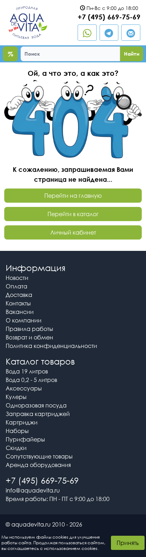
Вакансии (20, 311)
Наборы (17, 430)
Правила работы (29, 328)
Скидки (16, 447)
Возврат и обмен (29, 337)
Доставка (19, 294)
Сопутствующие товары (39, 456)
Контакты (18, 303)
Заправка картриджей (38, 413)
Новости (17, 277)
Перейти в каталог (73, 214)
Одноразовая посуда (36, 405)
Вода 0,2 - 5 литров (31, 379)
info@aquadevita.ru (33, 490)
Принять (128, 542)
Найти (131, 54)
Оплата (16, 286)
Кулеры (16, 396)
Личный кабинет (73, 232)
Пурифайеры (25, 439)
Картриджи (22, 422)
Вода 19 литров (27, 371)
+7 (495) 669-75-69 (109, 16)
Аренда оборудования (38, 464)
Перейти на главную (73, 195)
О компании (23, 320)
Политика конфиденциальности (51, 345)
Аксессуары (24, 388)
